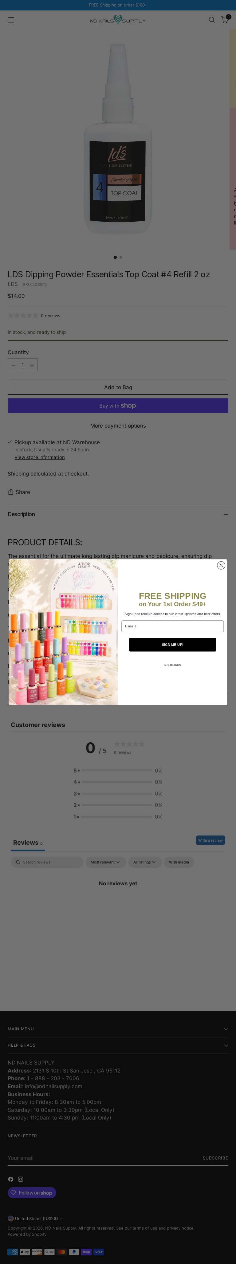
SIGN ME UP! (172, 644)
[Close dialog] (221, 565)
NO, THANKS (172, 665)
